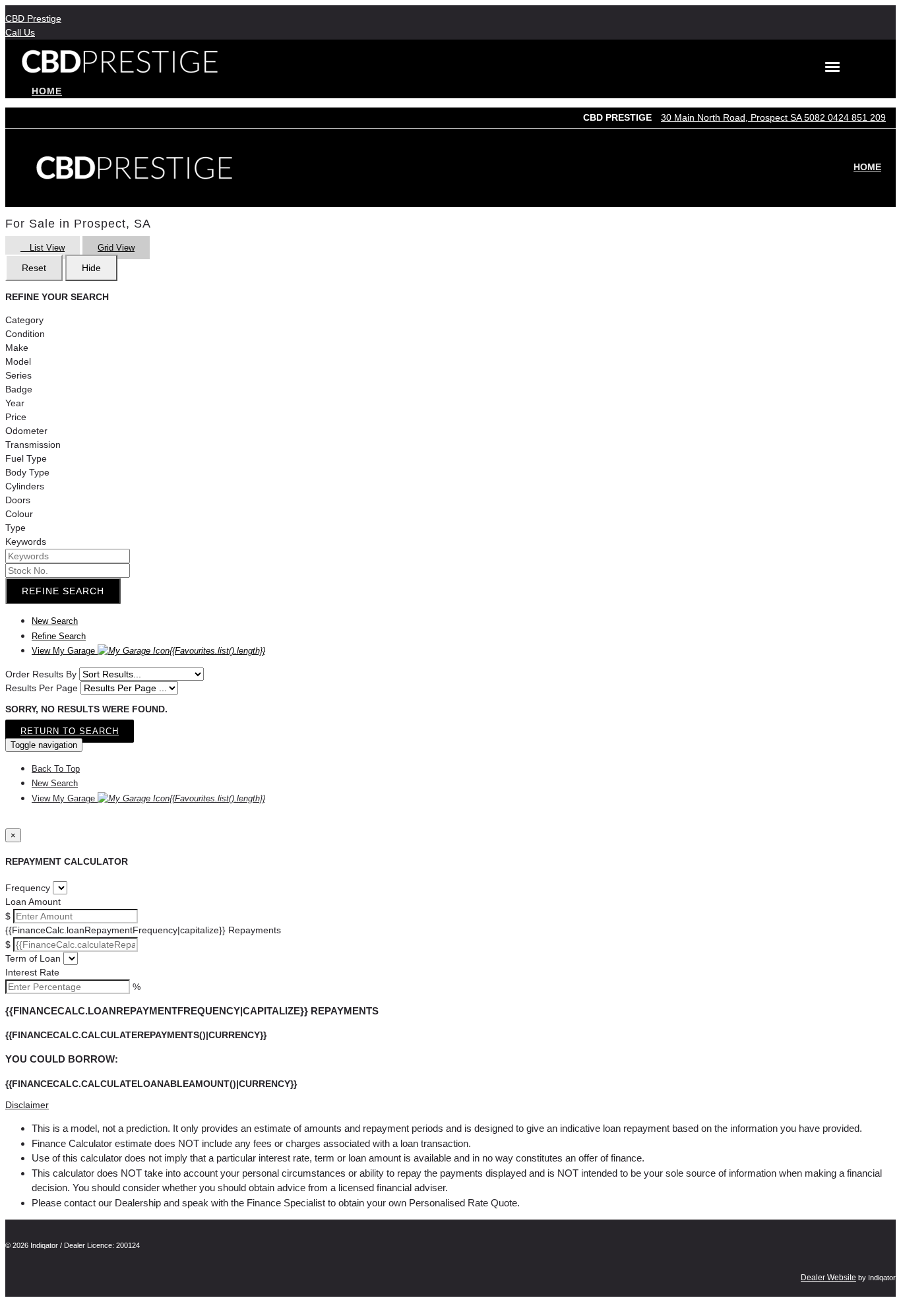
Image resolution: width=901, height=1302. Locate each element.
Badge (18, 389)
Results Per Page (41, 688)
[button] (450, 1105)
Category (24, 320)
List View (46, 248)
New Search (55, 621)
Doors (17, 500)
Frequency (27, 888)
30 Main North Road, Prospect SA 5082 (744, 117)
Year (14, 403)
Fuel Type (26, 458)
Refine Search (63, 591)
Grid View (116, 248)
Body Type (27, 472)
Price (15, 417)
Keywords (25, 541)
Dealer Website (828, 1277)
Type (15, 527)
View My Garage (148, 651)
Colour (19, 514)
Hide (91, 268)
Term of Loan (33, 958)
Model (18, 361)
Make (16, 347)
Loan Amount (33, 901)
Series (18, 375)
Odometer (26, 430)
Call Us (20, 32)
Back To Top (56, 769)
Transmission (33, 444)
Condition (25, 333)
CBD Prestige (33, 18)
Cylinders (24, 486)
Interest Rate (32, 972)
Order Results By (41, 674)
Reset (34, 268)
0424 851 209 (857, 117)
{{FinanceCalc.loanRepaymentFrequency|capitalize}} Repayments (143, 930)
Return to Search (69, 731)
